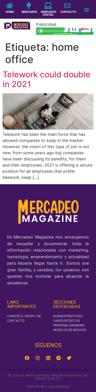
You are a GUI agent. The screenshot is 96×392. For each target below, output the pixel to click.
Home (10, 12)
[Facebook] (27, 358)
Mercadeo (29, 12)
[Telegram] (58, 358)
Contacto (68, 12)
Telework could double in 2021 (46, 79)
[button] (86, 9)
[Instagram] (37, 358)
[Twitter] (69, 358)
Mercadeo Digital (48, 13)
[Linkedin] (48, 358)
